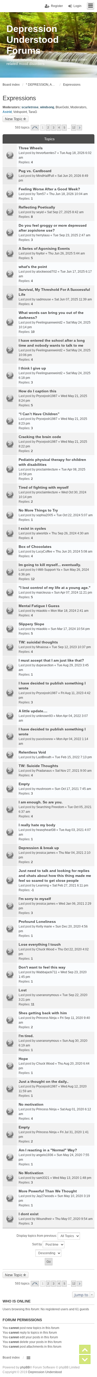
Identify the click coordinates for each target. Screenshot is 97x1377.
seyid (40, 212)
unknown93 (44, 716)
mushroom (43, 789)
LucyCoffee (44, 551)
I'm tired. (26, 1036)
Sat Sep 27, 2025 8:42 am (65, 212)
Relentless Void (32, 752)
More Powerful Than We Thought (48, 1191)
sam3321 (42, 1178)
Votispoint (20, 112)
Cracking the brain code (40, 437)
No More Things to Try (38, 510)
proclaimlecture (47, 469)
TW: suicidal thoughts (38, 642)
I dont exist (29, 1214)
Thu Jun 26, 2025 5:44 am (66, 253)
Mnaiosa (42, 647)
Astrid (7, 112)
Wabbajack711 (46, 972)
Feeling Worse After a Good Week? (49, 189)
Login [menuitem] (77, 6)
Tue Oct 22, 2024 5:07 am (74, 515)
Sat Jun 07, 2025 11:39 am (73, 299)
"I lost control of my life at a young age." (55, 588)
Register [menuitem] (57, 6)
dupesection (45, 665)
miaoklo (41, 611)
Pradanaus (44, 771)
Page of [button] (35, 127)
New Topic (14, 118)
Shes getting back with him (43, 1013)
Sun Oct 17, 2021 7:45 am (73, 789)
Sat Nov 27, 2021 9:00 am (73, 771)
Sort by (37, 1244)
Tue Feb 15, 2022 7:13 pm (73, 757)
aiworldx (42, 533)
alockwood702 (46, 271)
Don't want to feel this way (42, 967)
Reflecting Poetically (37, 207)
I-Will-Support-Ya (48, 570)
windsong (47, 107)
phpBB (25, 1367)
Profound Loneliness (37, 921)
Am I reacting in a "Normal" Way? (48, 1150)
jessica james (45, 853)
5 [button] (64, 127)
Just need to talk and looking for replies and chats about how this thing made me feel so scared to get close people (55, 876)
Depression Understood (45, 1372)
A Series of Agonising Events (44, 248)
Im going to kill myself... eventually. (50, 565)
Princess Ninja (46, 1018)
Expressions (19, 98)
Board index (11, 1357)
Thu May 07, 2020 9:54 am (74, 1219)
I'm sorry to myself (35, 899)
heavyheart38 (46, 830)
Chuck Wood (45, 949)
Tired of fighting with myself (44, 487)
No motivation (31, 1104)
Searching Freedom (50, 807)
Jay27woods (45, 1196)
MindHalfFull (45, 176)
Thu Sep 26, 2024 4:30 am (70, 533)
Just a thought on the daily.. (44, 1081)
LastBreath (43, 757)
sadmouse (43, 299)
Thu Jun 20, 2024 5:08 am (74, 551)
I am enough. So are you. (41, 802)
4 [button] (59, 127)
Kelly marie (44, 926)
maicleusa (43, 592)
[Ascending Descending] (48, 1253)
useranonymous (47, 995)
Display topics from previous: (37, 1236)
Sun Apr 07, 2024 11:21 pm (73, 592)
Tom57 (41, 194)
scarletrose (30, 107)
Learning (42, 885)
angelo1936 (44, 1155)
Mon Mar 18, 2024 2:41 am (69, 611)
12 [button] (73, 127)
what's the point (33, 267)
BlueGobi (62, 107)
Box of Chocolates (35, 547)
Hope (23, 1059)
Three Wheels (31, 148)
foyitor (40, 253)
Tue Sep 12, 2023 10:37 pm (71, 647)
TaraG (32, 112)
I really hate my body (37, 825)
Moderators (78, 107)
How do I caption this (37, 391)
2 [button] (48, 127)
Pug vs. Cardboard (35, 171)
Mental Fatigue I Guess (39, 606)
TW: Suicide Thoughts (38, 766)
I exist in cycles (32, 528)
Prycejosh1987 (46, 396)
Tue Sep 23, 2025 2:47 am (71, 235)
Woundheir (44, 1219)
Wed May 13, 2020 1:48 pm (72, 1178)
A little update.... (33, 711)
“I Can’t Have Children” (39, 414)
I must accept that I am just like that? (51, 660)
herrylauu (43, 235)
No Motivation (31, 1173)
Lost (23, 990)
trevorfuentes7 (46, 153)
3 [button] (53, 127)
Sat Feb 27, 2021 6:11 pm (70, 885)
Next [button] (79, 127)
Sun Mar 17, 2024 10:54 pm (70, 629)
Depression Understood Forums (32, 39)
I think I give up (32, 368)
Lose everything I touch (40, 944)
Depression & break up (39, 848)
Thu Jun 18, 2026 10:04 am (68, 194)
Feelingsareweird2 (49, 322)
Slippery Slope (31, 624)
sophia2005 (44, 515)
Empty (24, 784)
